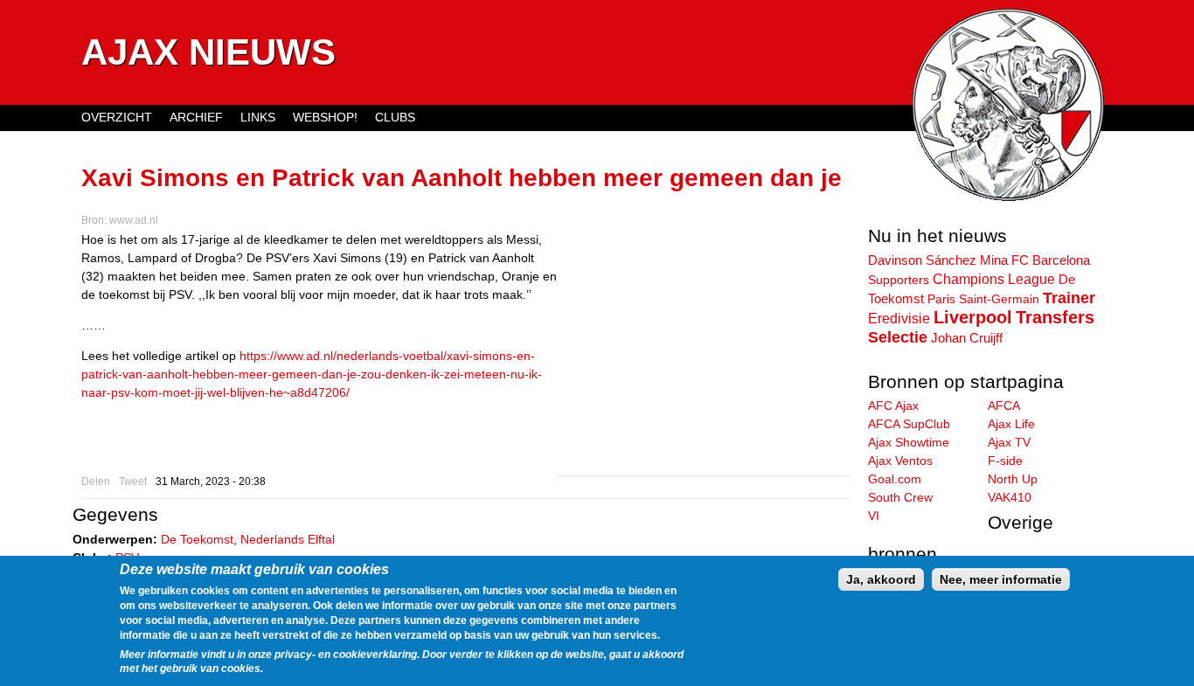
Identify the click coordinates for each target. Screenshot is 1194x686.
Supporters (898, 280)
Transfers (1055, 317)
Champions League (994, 279)
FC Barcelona (1050, 260)
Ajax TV (1009, 442)
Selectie (897, 337)
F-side (1005, 461)
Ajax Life (1011, 424)
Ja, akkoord (881, 579)
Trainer (1069, 298)
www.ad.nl (133, 220)
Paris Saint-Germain (983, 299)
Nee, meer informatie (1001, 579)
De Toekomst (197, 539)
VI (873, 516)
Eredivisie (899, 318)
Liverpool (973, 317)
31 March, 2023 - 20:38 (211, 481)
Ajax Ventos (900, 461)
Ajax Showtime (908, 442)
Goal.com (894, 479)
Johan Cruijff (967, 337)
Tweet (133, 481)
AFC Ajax (893, 405)
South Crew (900, 497)
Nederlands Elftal (287, 539)
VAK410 (1009, 497)
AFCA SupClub (909, 424)
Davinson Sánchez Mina (938, 260)
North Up (1013, 479)
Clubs (395, 117)
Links (257, 117)
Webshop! (325, 117)
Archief (196, 117)
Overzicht (116, 117)
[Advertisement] (703, 353)
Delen (95, 481)
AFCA (1004, 405)
